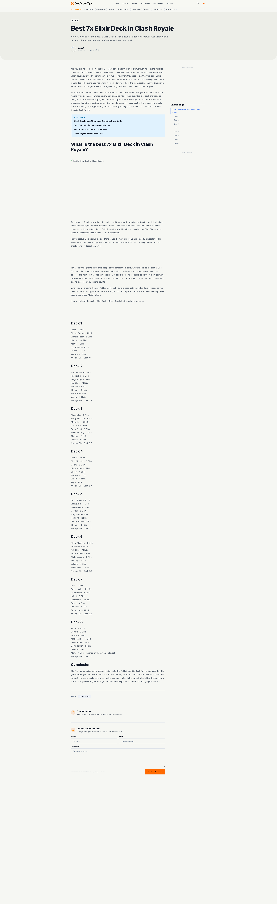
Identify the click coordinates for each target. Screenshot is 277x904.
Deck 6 (176, 136)
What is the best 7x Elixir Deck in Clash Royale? (186, 111)
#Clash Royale (84, 696)
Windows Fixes (170, 9)
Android (125, 3)
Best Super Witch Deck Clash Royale (91, 129)
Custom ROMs (136, 9)
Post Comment (156, 772)
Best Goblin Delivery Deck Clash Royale (92, 125)
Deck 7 (176, 139)
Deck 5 (176, 132)
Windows (170, 3)
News (117, 3)
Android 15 (89, 9)
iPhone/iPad (145, 3)
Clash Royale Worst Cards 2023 (88, 134)
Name (73, 736)
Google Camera (123, 9)
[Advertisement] (118, 257)
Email (121, 736)
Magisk (111, 9)
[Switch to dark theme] (204, 3)
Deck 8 (176, 143)
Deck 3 (176, 124)
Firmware (147, 9)
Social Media (158, 3)
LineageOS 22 (101, 9)
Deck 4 (176, 128)
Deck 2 (176, 120)
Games (134, 3)
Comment (75, 746)
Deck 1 (176, 116)
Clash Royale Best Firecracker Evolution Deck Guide (98, 121)
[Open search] (198, 3)
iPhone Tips (158, 9)
